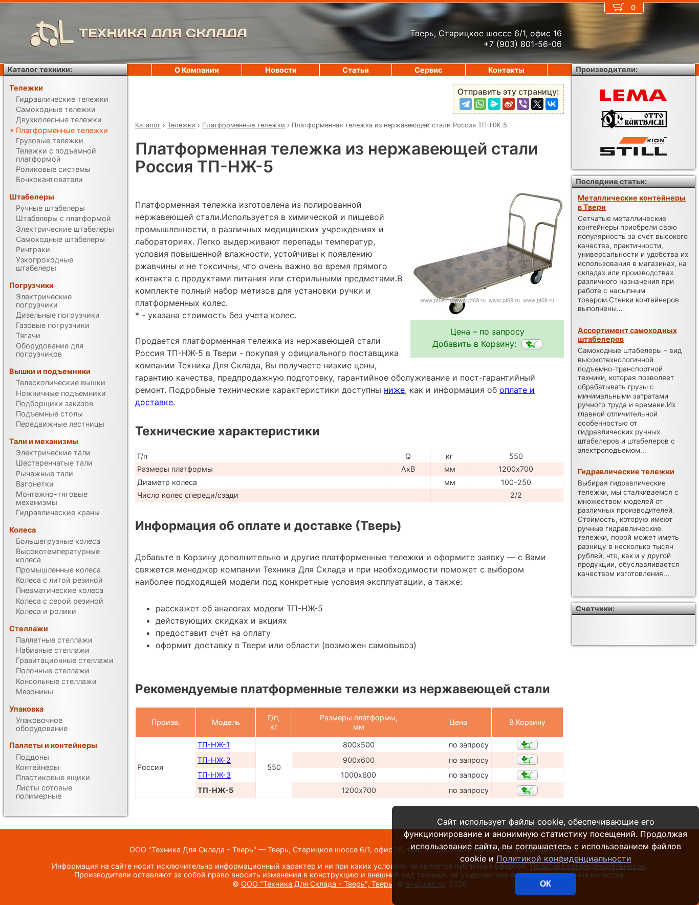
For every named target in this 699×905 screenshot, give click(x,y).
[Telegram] (466, 104)
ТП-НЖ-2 (214, 760)
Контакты (506, 69)
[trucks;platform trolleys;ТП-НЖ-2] (527, 760)
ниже (394, 390)
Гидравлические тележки (626, 471)
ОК (545, 883)
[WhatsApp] (480, 104)
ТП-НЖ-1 (214, 744)
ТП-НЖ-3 (214, 774)
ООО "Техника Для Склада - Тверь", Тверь (316, 883)
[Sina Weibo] (509, 104)
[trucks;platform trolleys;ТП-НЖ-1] (527, 745)
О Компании (196, 69)
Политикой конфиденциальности (563, 858)
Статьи (355, 69)
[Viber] (523, 104)
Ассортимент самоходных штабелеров (627, 334)
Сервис (428, 69)
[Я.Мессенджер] (494, 104)
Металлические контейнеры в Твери (632, 202)
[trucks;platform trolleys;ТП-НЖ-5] (531, 344)
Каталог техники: (40, 69)
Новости (281, 69)
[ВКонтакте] (551, 104)
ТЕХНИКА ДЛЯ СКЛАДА (163, 33)
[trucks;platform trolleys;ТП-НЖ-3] (527, 775)
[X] (537, 104)
